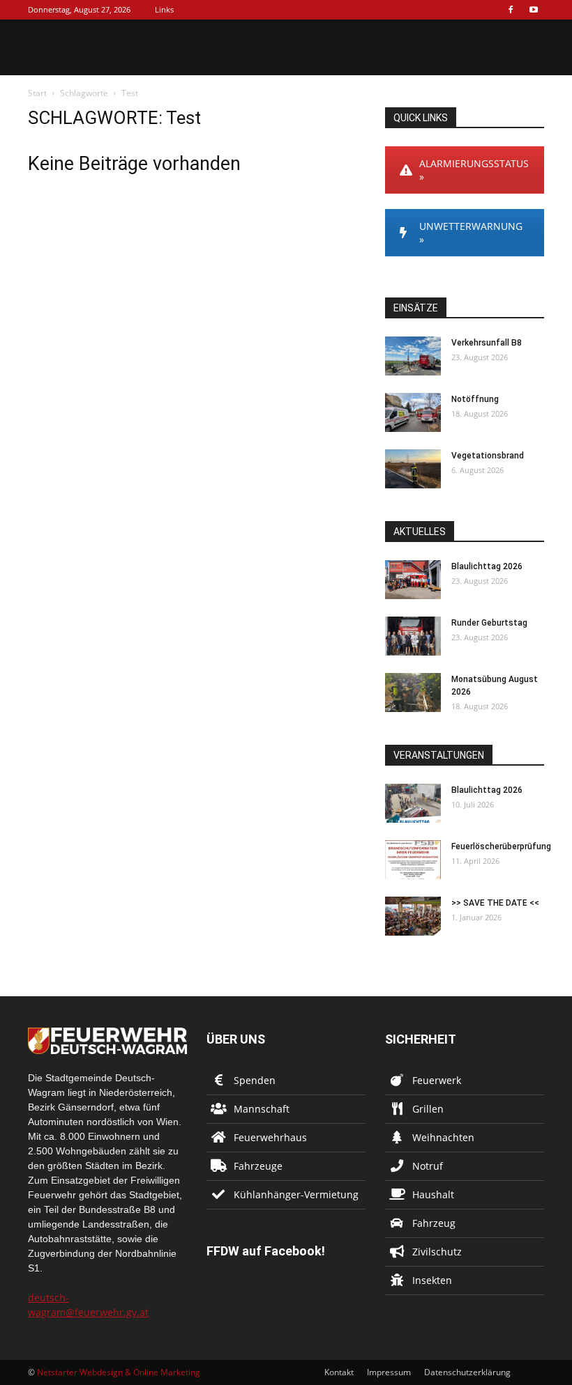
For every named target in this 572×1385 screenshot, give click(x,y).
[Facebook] (510, 10)
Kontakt (339, 1372)
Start (37, 93)
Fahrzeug (434, 1223)
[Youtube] (533, 10)
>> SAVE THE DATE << (495, 903)
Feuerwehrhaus (270, 1137)
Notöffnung (475, 399)
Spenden (255, 1080)
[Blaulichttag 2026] (413, 579)
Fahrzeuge (258, 1166)
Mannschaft (261, 1108)
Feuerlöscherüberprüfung (501, 846)
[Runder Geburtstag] (413, 636)
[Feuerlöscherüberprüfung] (413, 859)
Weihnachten (443, 1137)
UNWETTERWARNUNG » (470, 232)
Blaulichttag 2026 (486, 566)
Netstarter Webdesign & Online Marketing (118, 1372)
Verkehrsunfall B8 (486, 343)
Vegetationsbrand (487, 456)
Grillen (428, 1108)
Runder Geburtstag (489, 623)
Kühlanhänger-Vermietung (296, 1194)
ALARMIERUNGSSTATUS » (474, 170)
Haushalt (433, 1194)
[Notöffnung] (413, 412)
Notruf (427, 1166)
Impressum (389, 1372)
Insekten (432, 1280)
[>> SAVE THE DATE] (413, 916)
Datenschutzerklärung (467, 1372)
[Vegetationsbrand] (413, 468)
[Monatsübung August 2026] (413, 692)
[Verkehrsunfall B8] (413, 355)
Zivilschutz (437, 1251)
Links (164, 9)
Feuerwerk (436, 1080)
